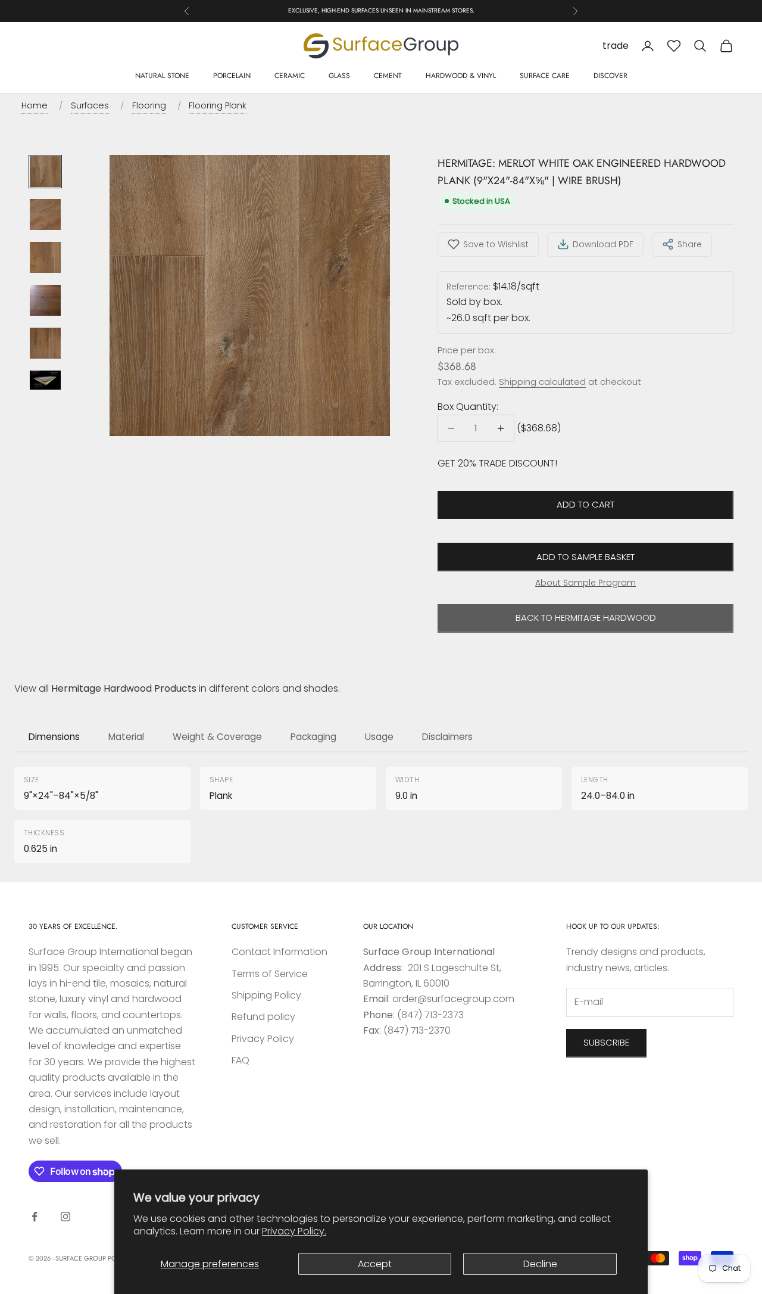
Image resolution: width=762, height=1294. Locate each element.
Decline (540, 1264)
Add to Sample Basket (585, 556)
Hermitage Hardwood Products (123, 688)
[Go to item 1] (45, 171)
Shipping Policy (266, 995)
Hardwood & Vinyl (461, 75)
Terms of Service (270, 974)
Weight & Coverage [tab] (217, 736)
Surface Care (545, 75)
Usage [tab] (379, 736)
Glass (339, 75)
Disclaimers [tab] (447, 736)
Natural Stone (162, 75)
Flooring (149, 105)
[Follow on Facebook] (34, 1217)
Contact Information (279, 952)
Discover (610, 75)
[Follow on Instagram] (65, 1217)
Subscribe (606, 1042)
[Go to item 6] (45, 380)
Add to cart (585, 504)
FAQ (240, 1060)
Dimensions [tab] (54, 736)
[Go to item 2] (45, 214)
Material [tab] (126, 736)
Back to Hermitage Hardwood (586, 617)
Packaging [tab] (313, 736)
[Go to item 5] (45, 343)
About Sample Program (585, 583)
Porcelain (232, 75)
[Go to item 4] (45, 300)
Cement (388, 75)
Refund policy (263, 1017)
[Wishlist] (674, 46)
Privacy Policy (263, 1039)
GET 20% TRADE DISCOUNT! (497, 463)
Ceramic (289, 75)
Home (34, 105)
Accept (375, 1264)
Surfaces (90, 105)
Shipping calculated (542, 381)
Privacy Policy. (294, 1231)
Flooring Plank (217, 105)
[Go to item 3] (45, 257)
